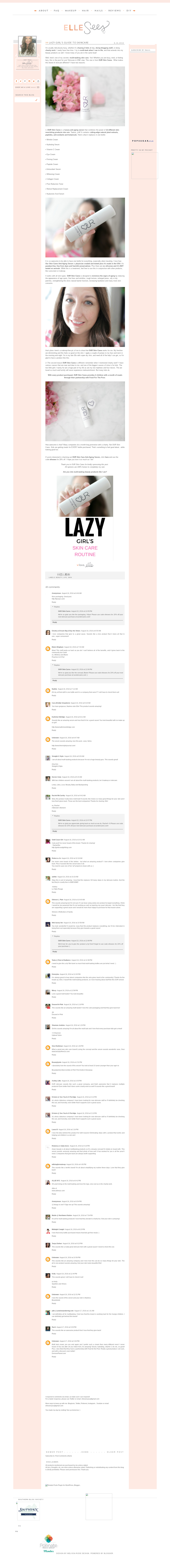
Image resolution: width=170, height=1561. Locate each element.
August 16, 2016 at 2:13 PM (87, 1113)
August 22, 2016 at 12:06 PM (81, 669)
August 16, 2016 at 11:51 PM (70, 1294)
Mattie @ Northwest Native (62, 1215)
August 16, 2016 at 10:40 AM (74, 900)
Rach (54, 1327)
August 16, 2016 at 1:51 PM (72, 1062)
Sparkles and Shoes (59, 1284)
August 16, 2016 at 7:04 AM (74, 647)
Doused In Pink (57, 1004)
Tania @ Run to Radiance (61, 960)
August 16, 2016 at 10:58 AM (74, 923)
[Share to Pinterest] (68, 574)
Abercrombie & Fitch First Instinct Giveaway (76, 1070)
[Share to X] (63, 574)
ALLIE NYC (56, 1181)
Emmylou (55, 974)
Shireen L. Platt (57, 900)
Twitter (72, 1399)
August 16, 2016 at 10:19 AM (72, 858)
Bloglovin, (71, 1403)
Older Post (115, 1452)
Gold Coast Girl (57, 840)
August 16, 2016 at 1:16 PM (74, 1004)
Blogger (108, 1553)
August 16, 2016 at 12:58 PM (67, 990)
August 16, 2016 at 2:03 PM (72, 1081)
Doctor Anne (56, 777)
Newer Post (54, 1452)
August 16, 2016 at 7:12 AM (68, 689)
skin (70, 577)
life (65, 577)
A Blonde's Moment (59, 808)
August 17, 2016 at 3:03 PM (66, 1327)
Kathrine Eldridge (58, 717)
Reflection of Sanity (66, 912)
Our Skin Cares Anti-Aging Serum (59, 264)
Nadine (54, 689)
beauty (59, 577)
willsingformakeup (59, 1164)
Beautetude (56, 1300)
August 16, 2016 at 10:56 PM (70, 1257)
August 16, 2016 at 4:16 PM (80, 1146)
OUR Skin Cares (105, 60)
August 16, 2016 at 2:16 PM (68, 1129)
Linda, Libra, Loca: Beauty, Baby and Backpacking (70, 785)
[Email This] (58, 574)
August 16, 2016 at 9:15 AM (72, 777)
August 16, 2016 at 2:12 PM (87, 1097)
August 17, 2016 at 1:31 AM (84, 1311)
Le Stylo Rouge (57, 889)
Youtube (99, 1403)
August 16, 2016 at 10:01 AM (74, 840)
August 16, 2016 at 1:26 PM (73, 1046)
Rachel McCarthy (58, 795)
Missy (54, 990)
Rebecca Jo (56, 858)
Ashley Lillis (56, 1081)
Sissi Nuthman (57, 1046)
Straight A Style (58, 756)
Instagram (92, 1403)
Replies (57, 607)
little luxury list (57, 923)
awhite (54, 877)
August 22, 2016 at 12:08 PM (81, 941)
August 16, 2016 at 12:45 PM (70, 974)
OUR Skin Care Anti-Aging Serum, (86, 457)
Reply (54, 602)
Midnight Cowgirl (58, 1229)
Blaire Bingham (57, 647)
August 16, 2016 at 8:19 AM (80, 703)
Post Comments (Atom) (63, 1456)
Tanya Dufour (57, 1243)
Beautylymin (56, 1062)
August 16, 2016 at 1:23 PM (75, 1025)
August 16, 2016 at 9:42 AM (76, 795)
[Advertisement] (85, 1431)
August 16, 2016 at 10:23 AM (68, 877)
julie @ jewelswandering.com (63, 1311)
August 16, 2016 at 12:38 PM (81, 960)
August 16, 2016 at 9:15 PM (72, 1243)
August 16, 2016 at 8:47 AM (69, 738)
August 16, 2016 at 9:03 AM (74, 756)
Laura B (55, 1129)
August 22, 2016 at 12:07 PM (81, 820)
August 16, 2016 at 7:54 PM (83, 1215)
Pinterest (84, 1403)
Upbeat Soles (57, 1035)
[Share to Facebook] (66, 574)
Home (85, 1452)
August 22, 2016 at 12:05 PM (81, 611)
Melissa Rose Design (78, 1553)
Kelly (54, 1274)
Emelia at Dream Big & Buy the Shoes (66, 631)
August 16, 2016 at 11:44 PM (66, 1274)
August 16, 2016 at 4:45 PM (76, 1164)
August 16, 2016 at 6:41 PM (71, 1181)
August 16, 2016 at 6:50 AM (91, 631)
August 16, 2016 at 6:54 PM (72, 1201)
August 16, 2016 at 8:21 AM (76, 717)
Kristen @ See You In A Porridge (64, 1097)
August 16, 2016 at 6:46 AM (72, 593)
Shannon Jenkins (58, 1025)
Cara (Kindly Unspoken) (61, 703)
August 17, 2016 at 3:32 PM (69, 1341)
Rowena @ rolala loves (60, 1146)
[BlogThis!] (61, 574)
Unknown (55, 738)
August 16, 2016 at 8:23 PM (75, 1229)
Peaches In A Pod (58, 657)
